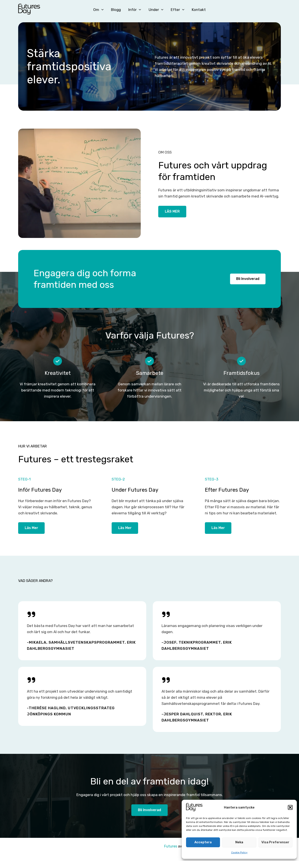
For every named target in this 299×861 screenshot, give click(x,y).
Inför (132, 9)
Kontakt (199, 9)
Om (96, 9)
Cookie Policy (239, 852)
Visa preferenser (275, 842)
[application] (101, 9)
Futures (170, 846)
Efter (175, 9)
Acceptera (203, 842)
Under (154, 9)
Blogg (116, 9)
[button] (290, 807)
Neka (239, 842)
